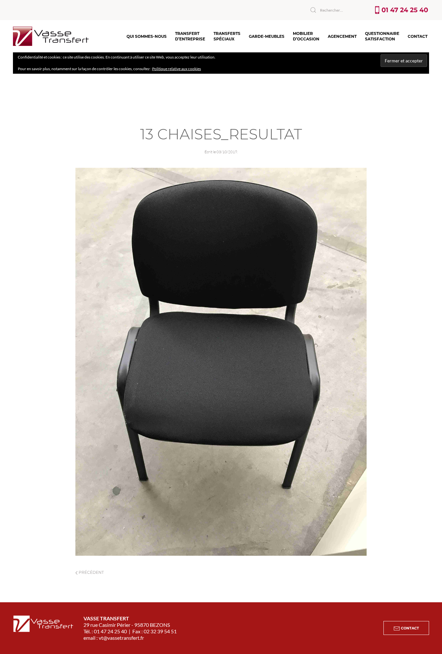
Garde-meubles (266, 36)
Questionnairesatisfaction (382, 36)
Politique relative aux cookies (176, 68)
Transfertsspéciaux (227, 36)
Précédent (91, 572)
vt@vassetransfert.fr (121, 638)
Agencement (342, 36)
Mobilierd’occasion (306, 36)
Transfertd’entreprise (190, 36)
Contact (417, 36)
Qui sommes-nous (147, 36)
